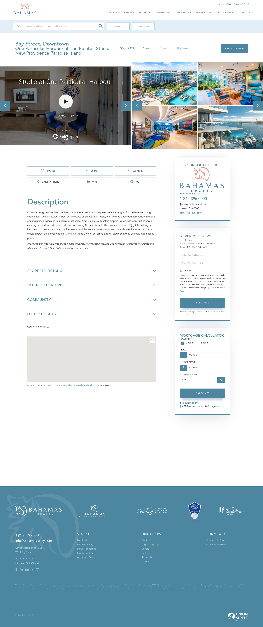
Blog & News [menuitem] (225, 12)
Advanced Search (116, 26)
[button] (100, 26)
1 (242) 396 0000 (224, 4)
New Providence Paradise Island (74, 385)
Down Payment (190, 362)
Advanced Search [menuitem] (86, 557)
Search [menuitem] (113, 12)
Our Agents (197, 213)
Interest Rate (189, 374)
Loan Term (187, 339)
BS (49, 385)
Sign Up (245, 4)
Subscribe (202, 302)
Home (30, 385)
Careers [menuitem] (146, 561)
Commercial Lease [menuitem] (216, 544)
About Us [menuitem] (147, 557)
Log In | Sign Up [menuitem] (150, 544)
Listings (41, 385)
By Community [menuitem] (85, 544)
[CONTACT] (234, 48)
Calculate (202, 393)
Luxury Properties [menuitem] (86, 548)
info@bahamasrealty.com (33, 540)
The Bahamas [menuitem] (203, 12)
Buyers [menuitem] (128, 12)
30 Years (188, 342)
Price (183, 349)
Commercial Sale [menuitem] (215, 540)
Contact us (72, 233)
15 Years (203, 342)
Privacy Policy (24, 615)
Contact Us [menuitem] (147, 540)
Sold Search (144, 26)
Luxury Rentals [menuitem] (85, 553)
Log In (236, 4)
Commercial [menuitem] (162, 12)
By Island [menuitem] (82, 540)
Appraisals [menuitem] (182, 12)
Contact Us (185, 213)
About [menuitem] (244, 12)
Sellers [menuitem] (143, 12)
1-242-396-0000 (193, 198)
